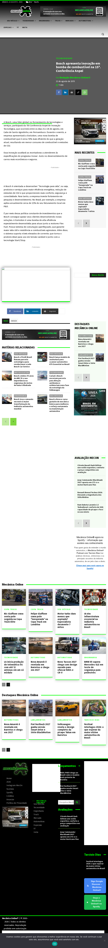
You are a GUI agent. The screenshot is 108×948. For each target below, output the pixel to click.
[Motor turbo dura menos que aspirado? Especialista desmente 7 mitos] (100, 201)
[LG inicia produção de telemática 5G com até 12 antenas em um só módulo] (14, 645)
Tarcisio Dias (92, 720)
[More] (62, 311)
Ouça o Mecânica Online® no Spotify (94, 902)
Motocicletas (22, 372)
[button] (102, 34)
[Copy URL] (78, 92)
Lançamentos (85, 355)
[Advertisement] (55, 175)
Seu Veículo (21, 354)
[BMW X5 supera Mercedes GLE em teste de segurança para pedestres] (94, 645)
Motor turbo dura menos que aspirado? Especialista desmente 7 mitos (86, 206)
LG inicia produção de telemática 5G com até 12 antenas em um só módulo (14, 667)
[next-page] (13, 422)
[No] (104, 940)
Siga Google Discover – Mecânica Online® (97, 885)
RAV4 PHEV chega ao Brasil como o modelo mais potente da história (69, 776)
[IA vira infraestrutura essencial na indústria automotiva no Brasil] (94, 597)
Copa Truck (85, 160)
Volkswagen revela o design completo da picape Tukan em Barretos (67, 729)
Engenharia (20, 396)
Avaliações (65, 809)
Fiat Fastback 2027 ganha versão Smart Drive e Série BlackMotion (86, 362)
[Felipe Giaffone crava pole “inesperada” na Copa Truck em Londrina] (100, 179)
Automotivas (85, 336)
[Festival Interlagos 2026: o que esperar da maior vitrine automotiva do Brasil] (94, 708)
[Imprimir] (72, 92)
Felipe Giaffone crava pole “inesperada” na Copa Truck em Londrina (85, 185)
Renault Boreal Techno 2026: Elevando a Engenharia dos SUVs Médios (90, 494)
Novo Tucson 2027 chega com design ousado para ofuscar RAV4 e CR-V (67, 667)
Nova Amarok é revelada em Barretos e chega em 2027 (40, 666)
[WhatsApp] (84, 92)
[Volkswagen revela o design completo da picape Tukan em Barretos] (67, 708)
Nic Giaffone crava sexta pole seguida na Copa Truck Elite (86, 166)
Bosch (14, 321)
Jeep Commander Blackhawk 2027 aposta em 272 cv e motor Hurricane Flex (90, 482)
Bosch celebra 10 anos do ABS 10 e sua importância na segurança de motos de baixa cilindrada (24, 380)
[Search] (77, 802)
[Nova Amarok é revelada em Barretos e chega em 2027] (100, 338)
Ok (54, 944)
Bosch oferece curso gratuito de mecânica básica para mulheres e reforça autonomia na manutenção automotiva (59, 405)
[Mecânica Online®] (21, 11)
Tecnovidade (64, 58)
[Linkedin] (65, 92)
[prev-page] (5, 422)
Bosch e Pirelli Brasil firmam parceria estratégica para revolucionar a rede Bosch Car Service (23, 362)
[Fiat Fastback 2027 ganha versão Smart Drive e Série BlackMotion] (100, 357)
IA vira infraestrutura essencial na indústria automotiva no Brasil (92, 620)
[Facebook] (59, 92)
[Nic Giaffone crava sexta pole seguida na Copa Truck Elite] (100, 163)
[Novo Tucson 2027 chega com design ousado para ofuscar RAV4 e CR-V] (67, 645)
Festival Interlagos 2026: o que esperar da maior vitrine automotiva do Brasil (94, 731)
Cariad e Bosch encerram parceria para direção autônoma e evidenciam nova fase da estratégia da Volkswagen (59, 383)
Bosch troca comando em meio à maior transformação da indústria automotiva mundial (23, 404)
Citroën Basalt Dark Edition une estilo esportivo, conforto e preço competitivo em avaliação (70, 821)
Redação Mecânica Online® (75, 77)
